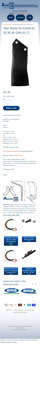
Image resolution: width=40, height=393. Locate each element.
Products (9, 24)
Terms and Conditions (20, 312)
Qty (4, 99)
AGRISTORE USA (19, 326)
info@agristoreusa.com (22, 13)
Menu (11, 17)
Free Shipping (18, 310)
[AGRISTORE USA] (20, 7)
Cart (29, 17)
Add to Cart (11, 108)
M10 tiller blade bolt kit (11, 151)
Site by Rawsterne (20, 327)
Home (4, 24)
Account (20, 17)
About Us (9, 310)
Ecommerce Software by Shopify (20, 329)
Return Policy (29, 310)
